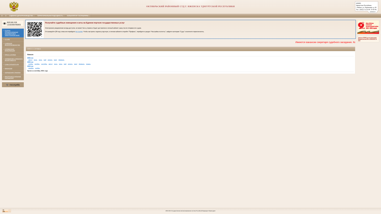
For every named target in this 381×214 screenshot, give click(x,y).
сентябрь (44, 64)
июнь (40, 60)
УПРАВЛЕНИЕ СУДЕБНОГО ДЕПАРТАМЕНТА (14, 59)
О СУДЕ (7, 39)
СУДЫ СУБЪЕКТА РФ (12, 64)
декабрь (31, 68)
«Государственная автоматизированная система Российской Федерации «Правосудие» (193, 210)
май (45, 60)
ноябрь (30, 64)
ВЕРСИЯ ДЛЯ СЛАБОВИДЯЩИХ (14, 23)
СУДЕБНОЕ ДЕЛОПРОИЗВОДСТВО (12, 44)
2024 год (30, 66)
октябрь (37, 64)
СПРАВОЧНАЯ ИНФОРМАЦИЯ (10, 50)
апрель (50, 60)
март (55, 60)
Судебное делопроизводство (21, 15)
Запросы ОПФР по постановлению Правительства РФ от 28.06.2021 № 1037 (367, 39)
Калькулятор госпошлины (78, 15)
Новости (30, 54)
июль (35, 60)
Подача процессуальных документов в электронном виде (12, 33)
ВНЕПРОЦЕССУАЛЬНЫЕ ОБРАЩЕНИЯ (13, 77)
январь (88, 64)
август (30, 60)
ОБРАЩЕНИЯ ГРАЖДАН (13, 72)
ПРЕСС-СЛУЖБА (10, 55)
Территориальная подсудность (50, 15)
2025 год (30, 62)
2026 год (30, 58)
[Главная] (2, 16)
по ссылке (79, 31)
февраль (61, 60)
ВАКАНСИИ (8, 68)
